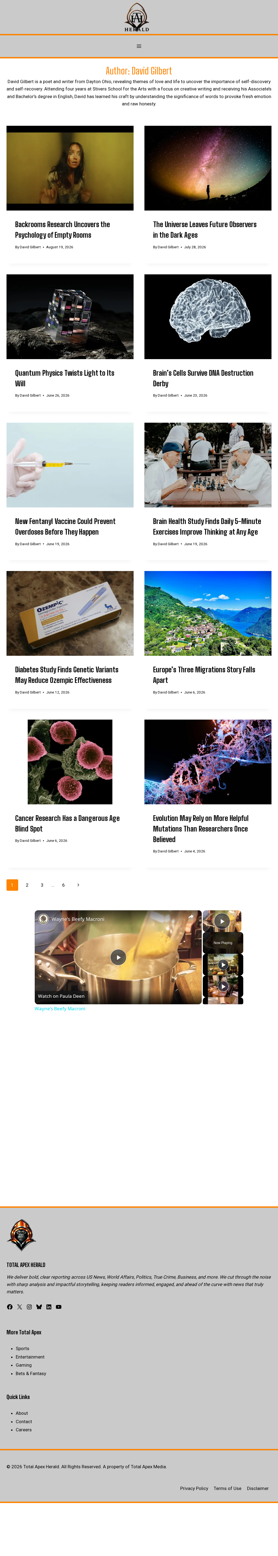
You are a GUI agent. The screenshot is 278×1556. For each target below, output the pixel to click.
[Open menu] (139, 46)
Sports (22, 1348)
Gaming (24, 1365)
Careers (24, 1429)
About (22, 1413)
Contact (24, 1421)
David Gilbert (30, 247)
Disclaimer (258, 1488)
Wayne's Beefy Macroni (78, 919)
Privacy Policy (194, 1488)
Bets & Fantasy (31, 1373)
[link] (43, 919)
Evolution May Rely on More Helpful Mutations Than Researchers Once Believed (201, 829)
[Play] (223, 964)
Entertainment (30, 1356)
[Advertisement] (139, 1066)
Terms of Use (227, 1488)
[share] (191, 917)
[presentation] (70, 168)
